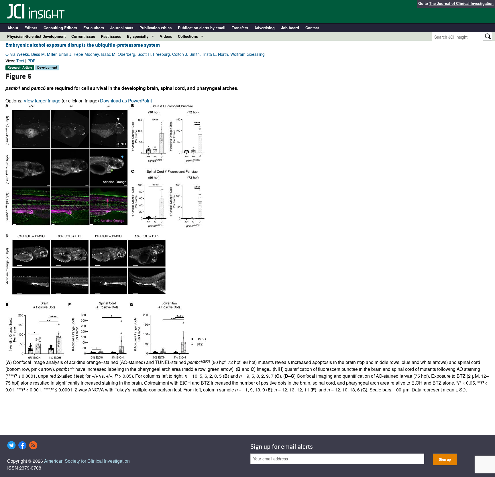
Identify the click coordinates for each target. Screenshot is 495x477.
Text (20, 61)
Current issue (83, 36)
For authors (93, 27)
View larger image (41, 100)
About (12, 27)
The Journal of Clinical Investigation (461, 3)
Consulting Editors (60, 27)
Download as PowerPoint (126, 100)
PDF (32, 61)
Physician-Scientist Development (36, 36)
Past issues (111, 36)
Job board (290, 27)
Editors (30, 27)
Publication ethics (156, 27)
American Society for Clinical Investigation (87, 461)
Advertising (264, 27)
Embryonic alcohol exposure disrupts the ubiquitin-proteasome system (82, 45)
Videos (166, 36)
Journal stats (121, 27)
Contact (312, 27)
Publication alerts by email (201, 27)
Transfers (240, 27)
